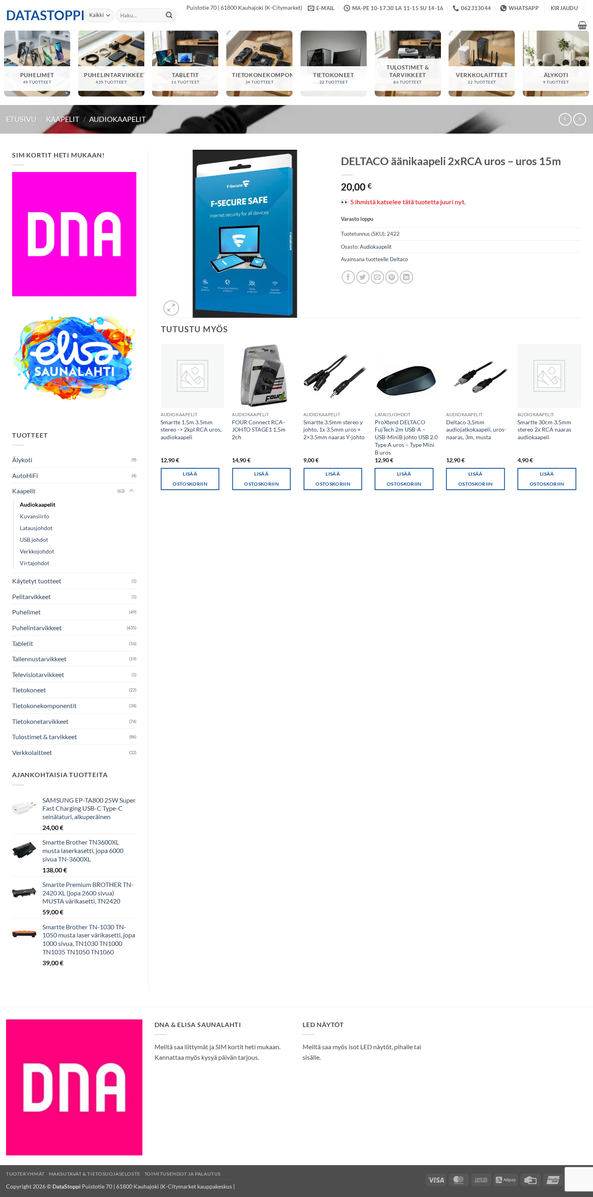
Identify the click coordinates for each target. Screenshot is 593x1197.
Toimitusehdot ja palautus (182, 1174)
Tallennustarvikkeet (39, 658)
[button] (564, 8)
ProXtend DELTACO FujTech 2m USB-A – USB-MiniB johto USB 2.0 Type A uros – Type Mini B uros (406, 437)
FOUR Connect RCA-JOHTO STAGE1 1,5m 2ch (259, 429)
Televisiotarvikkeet (38, 674)
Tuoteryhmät (25, 1174)
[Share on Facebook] (348, 277)
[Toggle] (131, 491)
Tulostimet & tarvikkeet (44, 736)
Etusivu (21, 119)
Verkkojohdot (37, 551)
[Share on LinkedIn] (406, 277)
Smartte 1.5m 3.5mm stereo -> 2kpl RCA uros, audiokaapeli (191, 429)
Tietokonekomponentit (44, 705)
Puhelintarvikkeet (37, 627)
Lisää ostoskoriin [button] (190, 478)
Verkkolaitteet (32, 752)
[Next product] (565, 119)
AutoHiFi (25, 475)
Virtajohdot (34, 563)
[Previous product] (579, 119)
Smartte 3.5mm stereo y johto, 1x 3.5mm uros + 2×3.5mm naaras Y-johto (334, 429)
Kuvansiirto (34, 516)
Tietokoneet (29, 690)
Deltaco (399, 259)
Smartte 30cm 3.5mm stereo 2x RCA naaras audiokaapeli (544, 429)
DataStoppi (39, 15)
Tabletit (22, 643)
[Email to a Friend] (377, 277)
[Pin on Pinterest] (392, 277)
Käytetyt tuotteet (36, 581)
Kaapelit (62, 119)
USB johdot (34, 539)
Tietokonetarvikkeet (40, 721)
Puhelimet (26, 612)
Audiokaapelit (117, 119)
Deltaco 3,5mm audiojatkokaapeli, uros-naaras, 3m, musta (476, 429)
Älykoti (22, 459)
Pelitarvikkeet (31, 596)
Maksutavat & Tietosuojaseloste (94, 1174)
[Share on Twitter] (363, 277)
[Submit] (169, 15)
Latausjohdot (36, 527)
